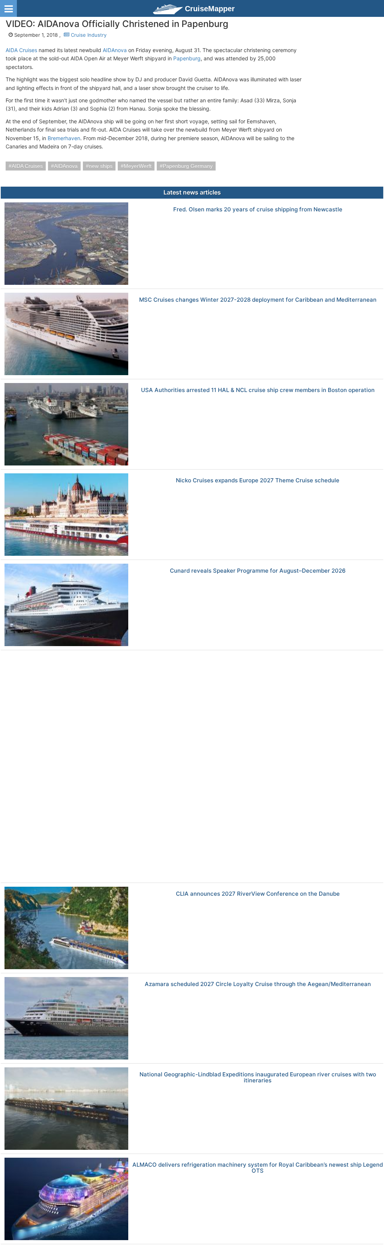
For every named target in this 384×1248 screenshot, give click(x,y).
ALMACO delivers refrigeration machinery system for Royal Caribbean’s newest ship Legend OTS (257, 1168)
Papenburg (187, 58)
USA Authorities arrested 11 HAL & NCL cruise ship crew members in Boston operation (258, 390)
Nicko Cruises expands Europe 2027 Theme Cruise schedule (257, 480)
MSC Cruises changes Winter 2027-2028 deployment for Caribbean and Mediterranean (257, 300)
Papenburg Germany (188, 166)
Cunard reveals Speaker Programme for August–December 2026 (258, 571)
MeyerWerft (138, 166)
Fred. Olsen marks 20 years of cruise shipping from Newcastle (257, 210)
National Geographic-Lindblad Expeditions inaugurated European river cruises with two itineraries (258, 1077)
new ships (100, 166)
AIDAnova (115, 50)
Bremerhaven (64, 138)
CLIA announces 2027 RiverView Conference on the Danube (258, 894)
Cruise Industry (87, 35)
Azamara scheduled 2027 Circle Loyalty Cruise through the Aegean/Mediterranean (258, 984)
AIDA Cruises (21, 50)
